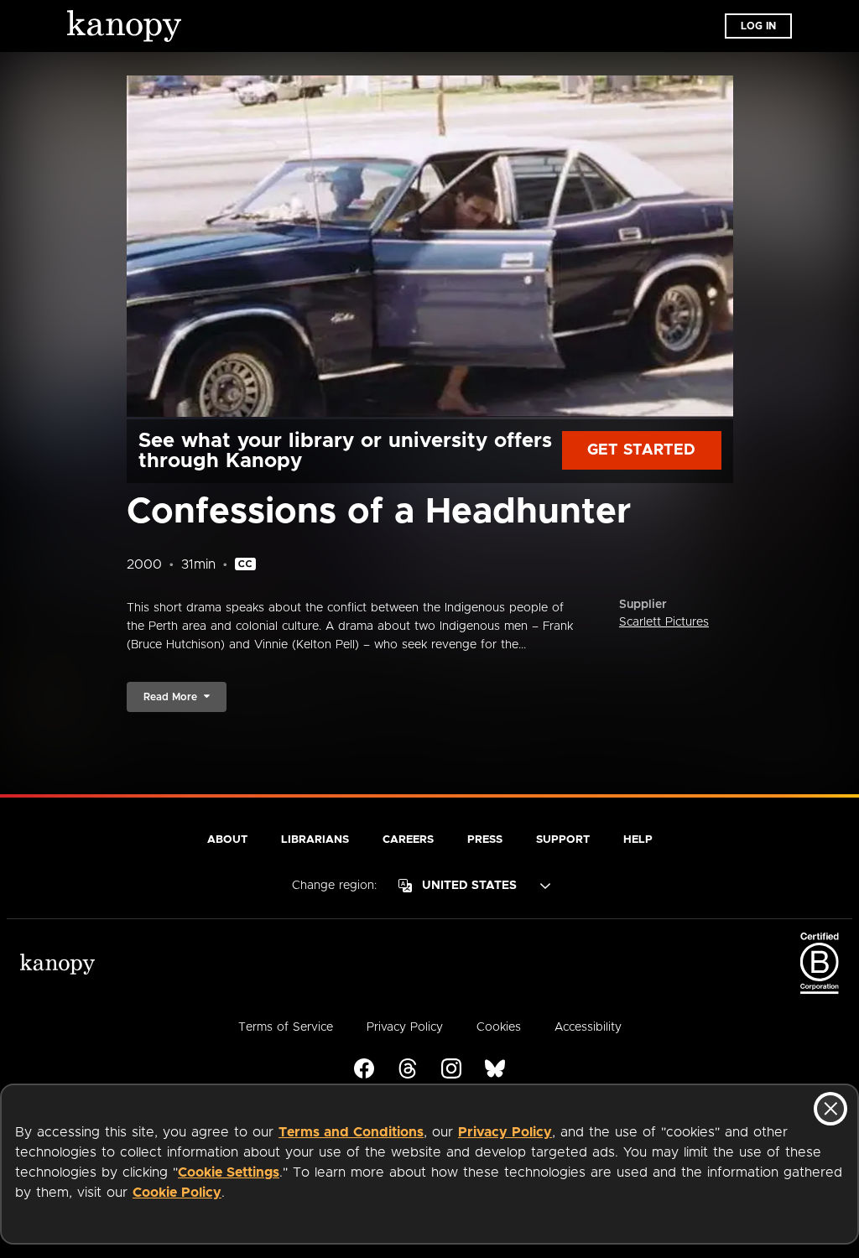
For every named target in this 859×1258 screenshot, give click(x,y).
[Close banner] (830, 1108)
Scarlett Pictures (664, 622)
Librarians (315, 839)
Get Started (641, 450)
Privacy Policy (505, 1132)
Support (563, 839)
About (227, 839)
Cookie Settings (228, 1172)
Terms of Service (285, 1027)
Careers (408, 839)
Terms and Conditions (351, 1132)
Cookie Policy (177, 1192)
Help (638, 839)
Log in (758, 26)
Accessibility (588, 1027)
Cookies (498, 1027)
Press (484, 839)
